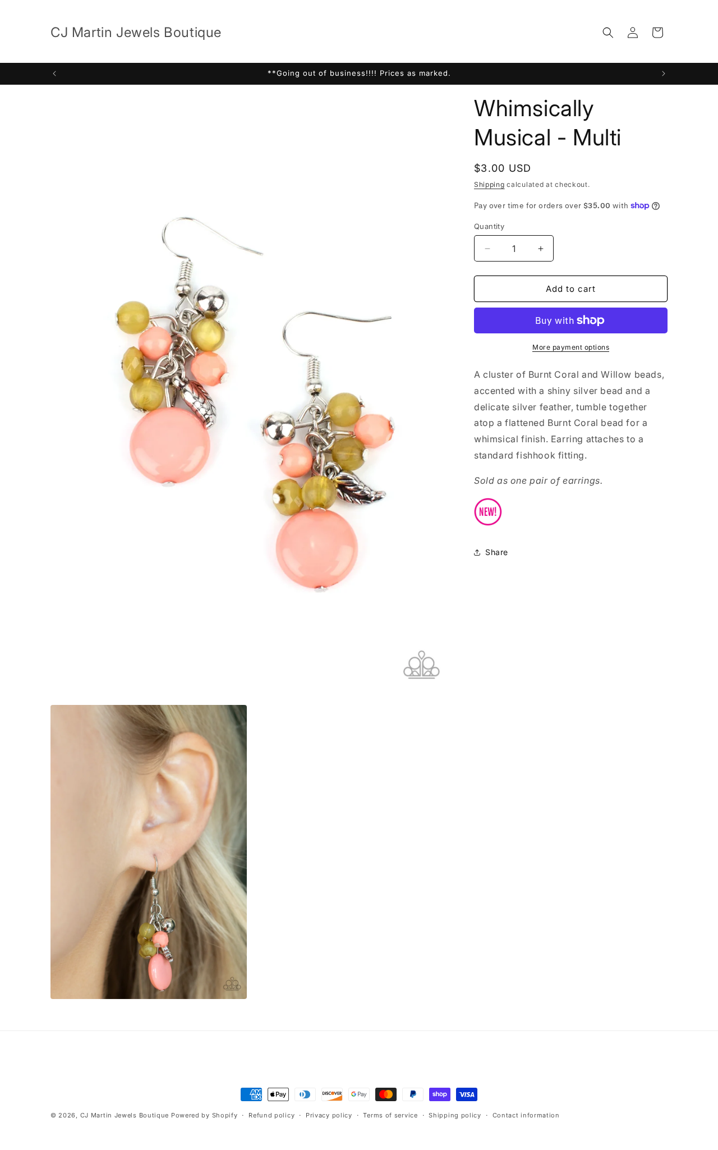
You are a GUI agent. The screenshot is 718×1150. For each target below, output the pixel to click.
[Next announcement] (663, 73)
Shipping (489, 184)
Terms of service (390, 1115)
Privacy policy (329, 1115)
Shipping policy (455, 1115)
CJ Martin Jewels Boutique (124, 1115)
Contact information (526, 1115)
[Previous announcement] (54, 73)
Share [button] (496, 552)
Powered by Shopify (204, 1115)
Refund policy (271, 1115)
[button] (608, 32)
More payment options (570, 347)
